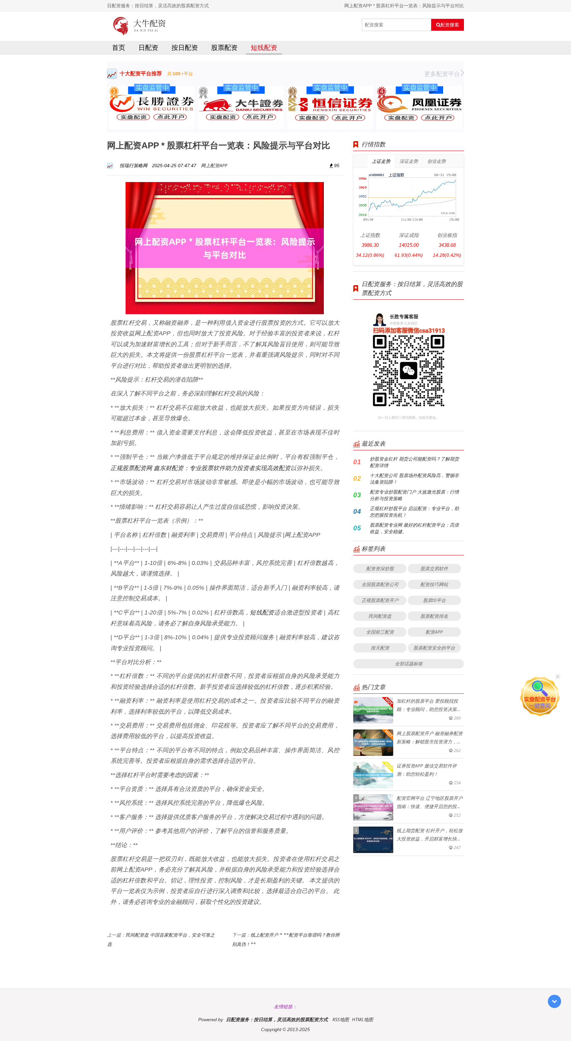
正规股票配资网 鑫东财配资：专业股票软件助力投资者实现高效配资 (200, 468)
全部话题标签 (409, 663)
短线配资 (264, 47)
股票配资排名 (434, 616)
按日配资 (184, 47)
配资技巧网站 (434, 584)
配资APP (434, 632)
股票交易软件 (434, 568)
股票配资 (224, 47)
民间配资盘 (380, 616)
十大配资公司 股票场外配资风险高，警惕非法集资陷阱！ (414, 478)
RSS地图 (340, 1019)
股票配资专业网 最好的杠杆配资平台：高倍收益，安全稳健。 (414, 528)
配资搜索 (449, 24)
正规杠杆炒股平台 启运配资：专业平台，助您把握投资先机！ (414, 511)
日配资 (148, 47)
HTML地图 (362, 1019)
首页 (118, 47)
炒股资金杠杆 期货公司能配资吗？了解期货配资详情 (414, 462)
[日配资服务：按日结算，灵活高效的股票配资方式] (139, 25)
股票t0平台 (434, 600)
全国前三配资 (380, 632)
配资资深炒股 (380, 568)
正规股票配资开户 (380, 600)
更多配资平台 (442, 74)
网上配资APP (214, 165)
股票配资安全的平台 (434, 648)
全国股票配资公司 (380, 584)
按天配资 (380, 648)
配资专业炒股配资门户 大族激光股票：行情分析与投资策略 (414, 495)
